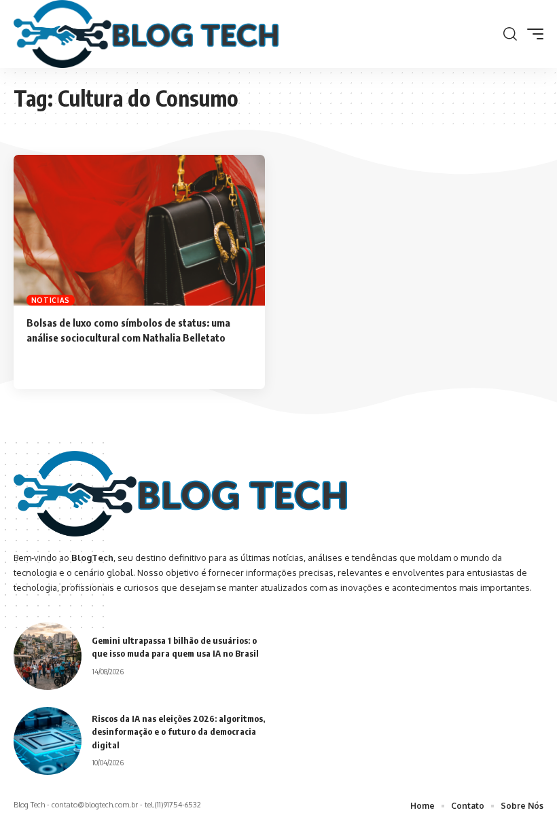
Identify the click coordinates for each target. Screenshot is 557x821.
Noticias (51, 300)
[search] (510, 33)
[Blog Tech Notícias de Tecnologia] (146, 34)
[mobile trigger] (531, 34)
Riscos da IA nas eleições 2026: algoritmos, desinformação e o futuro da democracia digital (178, 731)
